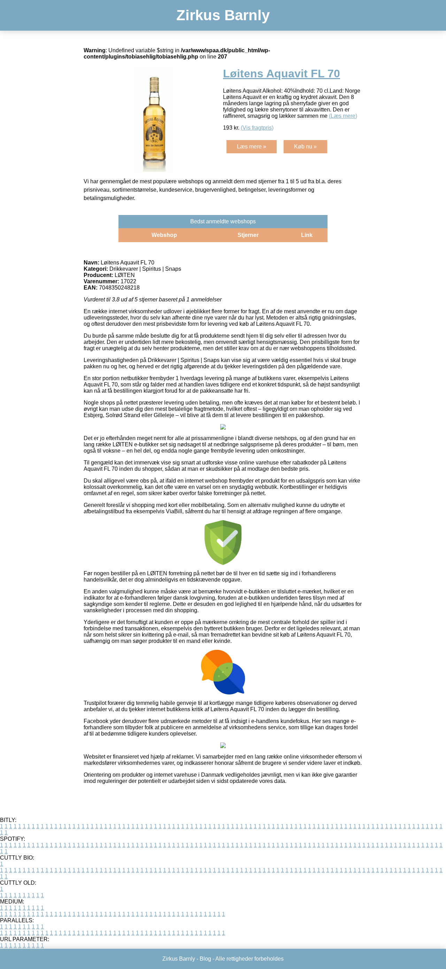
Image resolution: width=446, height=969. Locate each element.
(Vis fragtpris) (257, 128)
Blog (205, 959)
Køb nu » (305, 146)
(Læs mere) (343, 116)
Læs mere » (251, 146)
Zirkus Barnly (223, 15)
